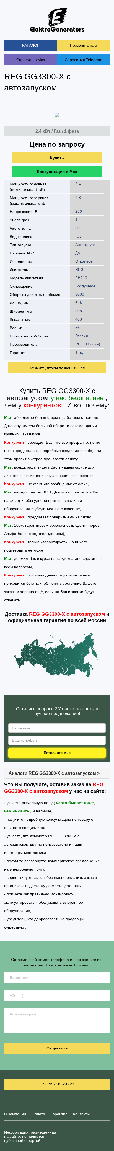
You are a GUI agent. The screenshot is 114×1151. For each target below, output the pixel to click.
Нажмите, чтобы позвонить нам (57, 368)
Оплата (38, 1114)
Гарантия (59, 1114)
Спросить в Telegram (83, 60)
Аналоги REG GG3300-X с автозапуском (54, 773)
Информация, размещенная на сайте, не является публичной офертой (30, 1136)
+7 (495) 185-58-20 (57, 1084)
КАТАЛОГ (30, 45)
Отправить (57, 1048)
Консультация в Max (57, 171)
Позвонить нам (83, 45)
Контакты (81, 1114)
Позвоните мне (57, 753)
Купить (57, 157)
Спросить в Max (30, 60)
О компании (15, 1114)
